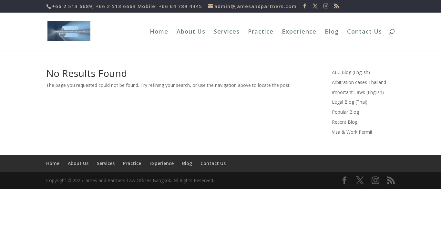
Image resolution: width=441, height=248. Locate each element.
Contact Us (364, 32)
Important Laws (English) (358, 92)
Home (159, 32)
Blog (332, 32)
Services (227, 32)
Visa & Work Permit (352, 132)
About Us (191, 32)
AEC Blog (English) (351, 72)
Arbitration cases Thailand (359, 82)
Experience (299, 32)
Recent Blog (344, 122)
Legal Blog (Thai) (349, 102)
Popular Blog (345, 112)
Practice (260, 32)
